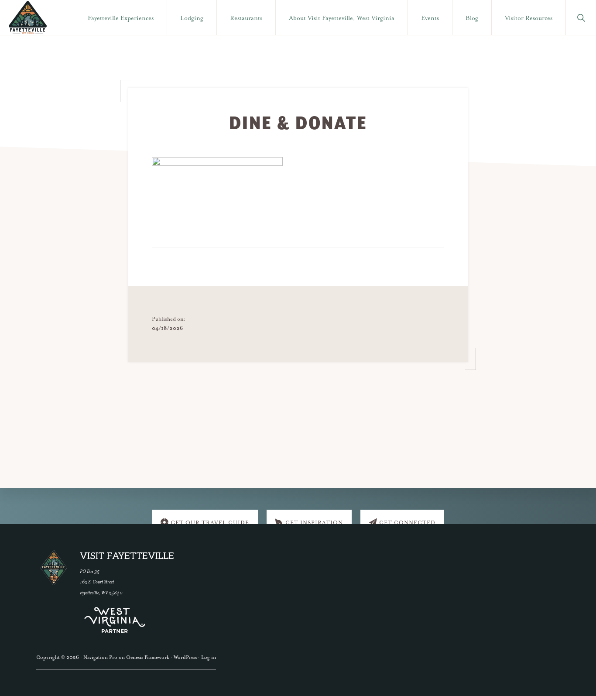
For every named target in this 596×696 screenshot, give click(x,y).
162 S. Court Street (97, 582)
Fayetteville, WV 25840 (101, 593)
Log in (208, 657)
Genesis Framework (147, 657)
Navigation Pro (100, 657)
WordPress (185, 657)
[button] (581, 17)
